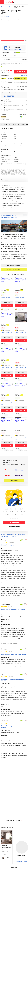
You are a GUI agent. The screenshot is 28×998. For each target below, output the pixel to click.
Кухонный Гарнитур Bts (20, 332)
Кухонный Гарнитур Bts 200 (6, 368)
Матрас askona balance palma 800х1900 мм (13, 610)
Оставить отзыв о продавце (14, 265)
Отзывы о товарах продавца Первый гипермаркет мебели (13, 535)
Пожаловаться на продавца (14, 269)
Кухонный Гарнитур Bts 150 (6, 438)
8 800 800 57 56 (8, 96)
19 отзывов (8, 119)
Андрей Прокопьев (7, 858)
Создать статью (21, 855)
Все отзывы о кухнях (14, 526)
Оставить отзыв (14, 522)
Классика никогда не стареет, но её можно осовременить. (6, 852)
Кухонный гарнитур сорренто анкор (19, 298)
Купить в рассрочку (20, 78)
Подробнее (24, 75)
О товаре (4, 124)
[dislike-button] (25, 540)
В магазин (20, 71)
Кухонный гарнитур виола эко (5, 298)
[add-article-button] (22, 847)
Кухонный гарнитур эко (21, 402)
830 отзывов (7, 330)
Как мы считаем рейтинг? (15, 49)
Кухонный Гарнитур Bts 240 (6, 333)
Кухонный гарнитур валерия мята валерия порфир (13, 680)
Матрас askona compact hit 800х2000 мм (13, 654)
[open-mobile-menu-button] (2, 2)
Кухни (10, 6)
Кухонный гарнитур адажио (9, 545)
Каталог (5, 6)
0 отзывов (6, 16)
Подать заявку (14, 480)
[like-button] (21, 540)
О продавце (12, 124)
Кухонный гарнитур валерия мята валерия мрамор (13, 726)
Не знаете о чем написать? (21, 861)
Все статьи (14, 867)
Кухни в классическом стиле (6, 846)
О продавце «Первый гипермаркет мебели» (9, 216)
